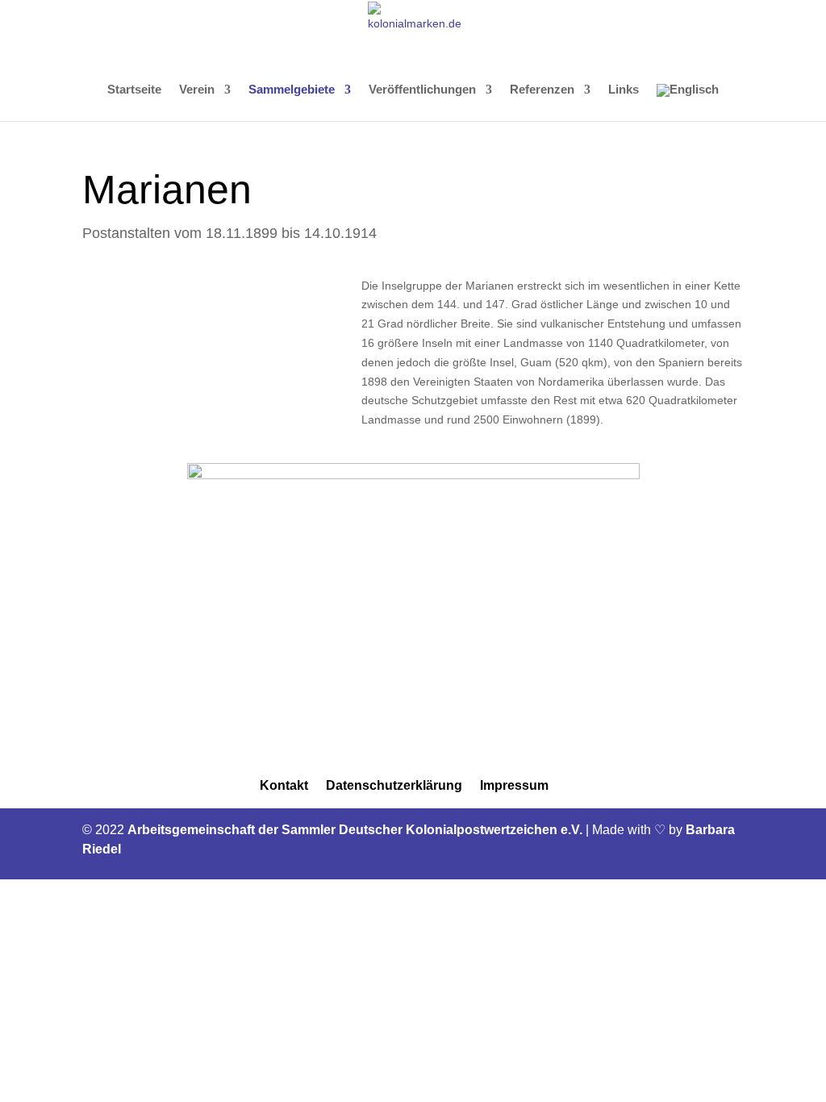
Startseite (134, 90)
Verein (197, 90)
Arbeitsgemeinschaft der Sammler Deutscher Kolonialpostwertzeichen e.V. (356, 830)
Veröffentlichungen (422, 90)
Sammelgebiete (291, 90)
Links (623, 90)
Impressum (514, 785)
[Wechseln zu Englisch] (688, 102)
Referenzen (542, 90)
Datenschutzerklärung (394, 785)
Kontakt (284, 785)
